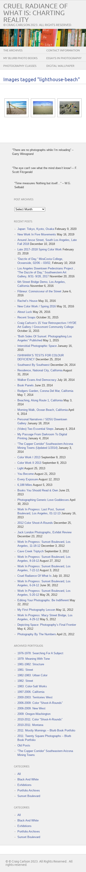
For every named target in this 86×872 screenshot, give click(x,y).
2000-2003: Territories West (34, 697)
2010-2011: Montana (30, 725)
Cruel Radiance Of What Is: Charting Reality (35, 13)
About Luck (24, 312)
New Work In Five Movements (36, 234)
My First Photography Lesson (36, 609)
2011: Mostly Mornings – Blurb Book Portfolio (46, 730)
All (19, 774)
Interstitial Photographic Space (37, 346)
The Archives (12, 50)
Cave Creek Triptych (30, 551)
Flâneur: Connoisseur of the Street (39, 291)
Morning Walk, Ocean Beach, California (42, 410)
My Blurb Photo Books (20, 58)
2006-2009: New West (31, 708)
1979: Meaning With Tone (33, 658)
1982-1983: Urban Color (32, 675)
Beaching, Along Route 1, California (40, 400)
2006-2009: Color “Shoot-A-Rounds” (40, 703)
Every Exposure (27, 479)
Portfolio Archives (28, 790)
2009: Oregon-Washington (33, 714)
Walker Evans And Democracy (36, 380)
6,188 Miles (24, 485)
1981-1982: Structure (30, 664)
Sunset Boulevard (28, 796)
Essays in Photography (64, 58)
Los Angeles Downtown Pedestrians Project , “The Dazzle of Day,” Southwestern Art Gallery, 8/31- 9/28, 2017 (46, 272)
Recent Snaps (26, 317)
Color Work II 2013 (29, 462)
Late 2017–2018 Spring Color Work (39, 249)
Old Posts (23, 745)
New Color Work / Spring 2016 (36, 306)
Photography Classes (19, 66)
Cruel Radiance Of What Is (34, 575)
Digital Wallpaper (60, 66)
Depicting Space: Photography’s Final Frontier (46, 624)
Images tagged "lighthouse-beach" (41, 79)
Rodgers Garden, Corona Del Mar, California (45, 391)
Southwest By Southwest (33, 364)
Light (20, 468)
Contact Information (63, 50)
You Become (25, 473)
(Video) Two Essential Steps (35, 428)
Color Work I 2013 (28, 457)
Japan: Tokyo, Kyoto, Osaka (35, 229)
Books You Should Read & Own (37, 490)
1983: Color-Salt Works (32, 686)
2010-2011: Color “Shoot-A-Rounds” (39, 719)
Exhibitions (24, 785)
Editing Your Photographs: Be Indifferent (43, 600)
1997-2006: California (30, 691)
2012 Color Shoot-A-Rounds (35, 522)
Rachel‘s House (27, 301)
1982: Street (25, 680)
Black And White (28, 779)
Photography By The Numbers (36, 634)
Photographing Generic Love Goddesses (43, 500)
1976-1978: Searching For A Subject (40, 653)
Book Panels (25, 385)
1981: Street (25, 669)
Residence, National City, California (39, 370)
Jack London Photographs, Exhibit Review (44, 532)
